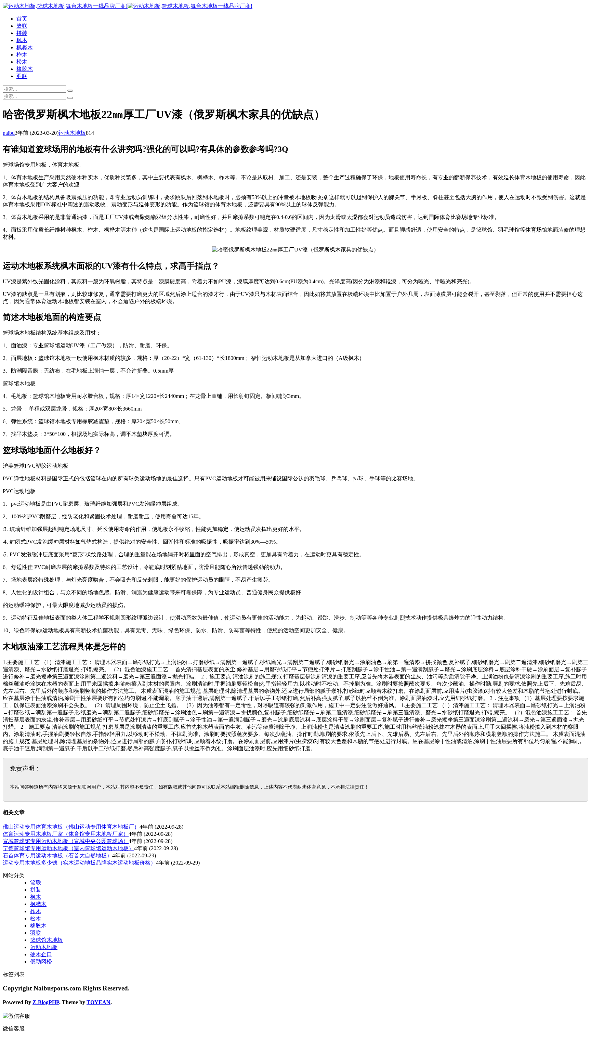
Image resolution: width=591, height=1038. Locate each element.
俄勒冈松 (41, 961)
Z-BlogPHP (45, 1002)
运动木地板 (72, 133)
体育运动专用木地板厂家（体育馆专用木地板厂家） (66, 834)
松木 (21, 62)
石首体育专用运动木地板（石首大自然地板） (57, 855)
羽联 (21, 76)
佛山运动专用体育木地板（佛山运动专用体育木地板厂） (71, 827)
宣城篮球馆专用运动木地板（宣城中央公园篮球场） (66, 841)
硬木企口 (41, 954)
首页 (21, 19)
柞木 (21, 54)
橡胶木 (24, 69)
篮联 (21, 26)
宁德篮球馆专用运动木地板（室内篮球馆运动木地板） (68, 848)
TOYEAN (98, 1002)
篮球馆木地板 (46, 940)
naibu (9, 133)
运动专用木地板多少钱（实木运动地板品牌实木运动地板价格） (79, 863)
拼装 (21, 33)
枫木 (21, 40)
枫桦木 (24, 47)
